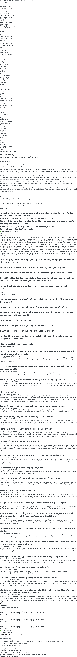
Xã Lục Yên (67, 241)
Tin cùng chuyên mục (7, 346)
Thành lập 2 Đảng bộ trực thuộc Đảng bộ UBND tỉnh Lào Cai (26, 218)
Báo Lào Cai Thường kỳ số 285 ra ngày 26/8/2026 (22, 619)
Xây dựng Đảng (4, 13)
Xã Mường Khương (30, 251)
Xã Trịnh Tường (44, 246)
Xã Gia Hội (21, 239)
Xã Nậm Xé (69, 251)
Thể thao (2, 58)
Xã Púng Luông (52, 237)
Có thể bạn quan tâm (7, 294)
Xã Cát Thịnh (38, 253)
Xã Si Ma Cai (54, 251)
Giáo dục (2, 33)
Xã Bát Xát (68, 246)
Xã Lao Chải (15, 253)
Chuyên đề (3, 148)
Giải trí (2, 47)
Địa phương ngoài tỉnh (7, 237)
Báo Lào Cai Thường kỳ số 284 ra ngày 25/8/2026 (22, 626)
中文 (6, 2)
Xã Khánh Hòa (7, 242)
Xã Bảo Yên (56, 248)
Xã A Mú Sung (36, 246)
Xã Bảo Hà (20, 250)
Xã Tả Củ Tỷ (5, 251)
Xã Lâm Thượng (59, 241)
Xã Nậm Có (22, 253)
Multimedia (3, 135)
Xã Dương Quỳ (22, 248)
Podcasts (2, 142)
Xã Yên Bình (54, 242)
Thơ (1, 109)
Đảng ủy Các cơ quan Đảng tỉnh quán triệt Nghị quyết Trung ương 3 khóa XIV (34, 307)
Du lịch (2, 49)
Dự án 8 (2, 150)
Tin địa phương (5, 235)
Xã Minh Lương (40, 248)
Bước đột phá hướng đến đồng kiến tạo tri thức (34, 455)
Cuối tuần (3, 72)
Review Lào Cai (4, 65)
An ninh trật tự (4, 52)
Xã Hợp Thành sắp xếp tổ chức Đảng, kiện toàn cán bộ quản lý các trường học (35, 286)
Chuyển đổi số (4, 63)
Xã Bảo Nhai (61, 250)
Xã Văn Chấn (36, 239)
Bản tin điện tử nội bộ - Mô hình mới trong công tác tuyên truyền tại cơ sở (32, 406)
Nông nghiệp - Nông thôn (7, 22)
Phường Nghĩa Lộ (60, 253)
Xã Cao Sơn (46, 251)
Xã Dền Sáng (24, 246)
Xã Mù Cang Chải (43, 237)
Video (1, 137)
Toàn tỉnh (26, 237)
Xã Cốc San (33, 244)
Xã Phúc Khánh (12, 250)
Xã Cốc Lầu (53, 250)
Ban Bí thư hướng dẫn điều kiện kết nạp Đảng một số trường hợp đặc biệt (32, 379)
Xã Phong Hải (49, 244)
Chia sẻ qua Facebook (6, 165)
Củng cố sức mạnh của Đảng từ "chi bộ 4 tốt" (20, 441)
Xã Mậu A (38, 241)
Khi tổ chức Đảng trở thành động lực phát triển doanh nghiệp (27, 429)
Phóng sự (2, 61)
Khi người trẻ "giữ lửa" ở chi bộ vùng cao (17, 490)
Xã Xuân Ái (44, 241)
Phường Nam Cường (36, 255)
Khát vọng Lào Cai (8, 392)
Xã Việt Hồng (17, 244)
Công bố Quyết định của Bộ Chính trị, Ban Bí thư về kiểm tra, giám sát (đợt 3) (34, 503)
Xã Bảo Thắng (67, 244)
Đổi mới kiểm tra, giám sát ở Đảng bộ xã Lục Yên (21, 467)
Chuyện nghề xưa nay (6, 45)
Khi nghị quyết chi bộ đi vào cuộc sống (17, 344)
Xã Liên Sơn (14, 239)
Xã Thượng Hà (72, 248)
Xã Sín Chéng (62, 251)
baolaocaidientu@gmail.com (12, 645)
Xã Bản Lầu (39, 251)
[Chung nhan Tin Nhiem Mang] (9, 656)
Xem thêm (3, 604)
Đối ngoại (3, 19)
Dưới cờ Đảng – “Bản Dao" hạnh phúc (16, 229)
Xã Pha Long (21, 251)
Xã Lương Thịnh (8, 244)
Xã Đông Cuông (23, 241)
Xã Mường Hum (15, 246)
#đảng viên (9, 199)
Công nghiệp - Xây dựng (7, 26)
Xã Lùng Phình (13, 251)
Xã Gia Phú (7, 246)
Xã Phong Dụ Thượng (48, 253)
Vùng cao (3, 68)
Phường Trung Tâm (70, 253)
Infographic (3, 144)
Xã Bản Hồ (34, 250)
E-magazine (3, 141)
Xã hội (2, 31)
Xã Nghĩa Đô (64, 248)
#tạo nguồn (28, 199)
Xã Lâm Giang (14, 241)
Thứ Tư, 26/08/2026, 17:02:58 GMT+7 (10, 1)
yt (2, 4)
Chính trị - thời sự (5, 12)
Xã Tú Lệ (59, 237)
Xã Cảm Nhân (30, 242)
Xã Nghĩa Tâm (65, 239)
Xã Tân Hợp (31, 241)
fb (0, 4)
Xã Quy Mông (25, 244)
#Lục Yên (3, 199)
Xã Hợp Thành (41, 244)
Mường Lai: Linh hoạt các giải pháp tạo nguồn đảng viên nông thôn (30, 478)
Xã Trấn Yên (67, 242)
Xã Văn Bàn (14, 248)
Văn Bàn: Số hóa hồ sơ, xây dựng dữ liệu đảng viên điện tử (26, 567)
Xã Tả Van (41, 250)
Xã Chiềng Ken (31, 248)
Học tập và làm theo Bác (7, 15)
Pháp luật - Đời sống (6, 54)
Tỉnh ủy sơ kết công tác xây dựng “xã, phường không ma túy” (27, 226)
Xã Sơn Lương (28, 239)
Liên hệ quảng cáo (36, 1)
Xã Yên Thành (39, 242)
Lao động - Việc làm (6, 36)
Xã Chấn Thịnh (56, 239)
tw (5, 636)
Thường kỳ (3, 70)
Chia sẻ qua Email (37, 165)
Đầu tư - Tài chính (5, 28)
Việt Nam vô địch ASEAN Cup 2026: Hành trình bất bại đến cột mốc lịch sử (33, 267)
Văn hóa (2, 42)
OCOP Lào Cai (4, 24)
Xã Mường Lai (22, 242)
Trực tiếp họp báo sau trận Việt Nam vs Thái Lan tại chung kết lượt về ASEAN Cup (36, 273)
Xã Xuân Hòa (4, 250)
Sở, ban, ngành (18, 237)
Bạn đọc (2, 40)
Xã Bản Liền (68, 250)
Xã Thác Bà (46, 242)
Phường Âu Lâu (46, 255)
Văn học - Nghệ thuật (6, 43)
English (2, 2)
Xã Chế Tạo (8, 253)
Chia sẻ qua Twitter (19, 165)
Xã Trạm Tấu (66, 237)
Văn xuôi (2, 107)
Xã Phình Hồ (7, 239)
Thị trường (3, 29)
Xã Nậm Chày (53, 246)
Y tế (1, 35)
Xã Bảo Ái (60, 242)
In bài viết (28, 165)
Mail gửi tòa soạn (26, 1)
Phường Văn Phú (15, 255)
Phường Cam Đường (57, 255)
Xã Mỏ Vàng (51, 241)
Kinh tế (2, 20)
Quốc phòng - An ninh (6, 17)
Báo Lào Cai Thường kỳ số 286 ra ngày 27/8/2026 (22, 612)
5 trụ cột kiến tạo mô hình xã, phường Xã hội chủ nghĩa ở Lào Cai (28, 578)
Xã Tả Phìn (47, 250)
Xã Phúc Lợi (14, 242)
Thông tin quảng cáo (6, 146)
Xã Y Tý (30, 246)
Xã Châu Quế (6, 241)
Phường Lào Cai (68, 255)
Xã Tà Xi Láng (30, 253)
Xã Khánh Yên (6, 248)
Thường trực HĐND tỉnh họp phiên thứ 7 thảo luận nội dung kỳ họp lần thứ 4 (33, 556)
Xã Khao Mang (33, 237)
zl (3, 4)
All (0, 74)
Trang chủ (3, 10)
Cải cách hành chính (6, 38)
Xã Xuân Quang (58, 244)
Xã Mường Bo (27, 250)
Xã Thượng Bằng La (46, 239)
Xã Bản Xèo (61, 246)
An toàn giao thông (6, 56)
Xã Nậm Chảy (49, 248)
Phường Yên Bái (25, 255)
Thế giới (2, 59)
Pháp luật (3, 51)
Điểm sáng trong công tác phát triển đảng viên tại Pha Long (27, 416)
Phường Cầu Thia (5, 255)
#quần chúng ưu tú (19, 199)
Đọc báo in (3, 66)
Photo (2, 139)
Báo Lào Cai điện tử (6, 6)
